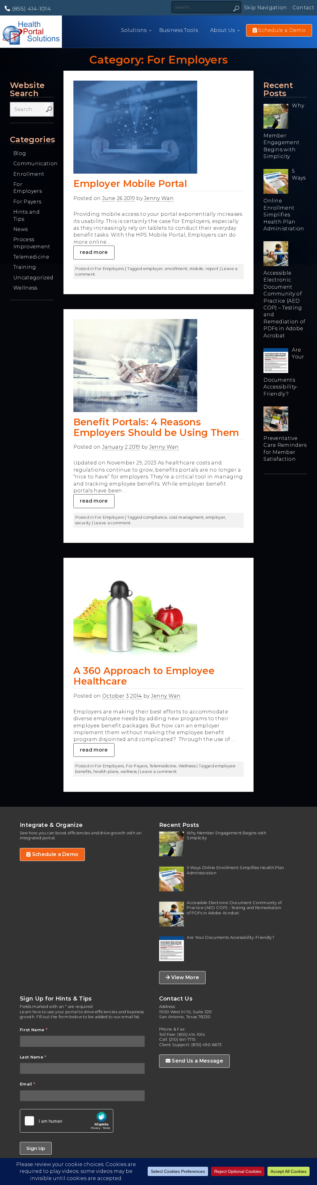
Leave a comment (112, 523)
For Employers (27, 187)
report (212, 268)
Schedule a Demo (54, 854)
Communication (33, 163)
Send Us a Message (197, 1061)
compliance (155, 517)
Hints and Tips (26, 215)
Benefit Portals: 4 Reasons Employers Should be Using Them (156, 427)
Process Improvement (31, 243)
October (113, 696)
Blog (19, 153)
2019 (129, 198)
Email (27, 1084)
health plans (105, 771)
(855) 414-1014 (30, 8)
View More (184, 977)
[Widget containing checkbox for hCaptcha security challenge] (66, 1121)
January (112, 447)
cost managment (186, 517)
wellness (128, 771)
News (20, 229)
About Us (222, 30)
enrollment (176, 268)
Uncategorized (33, 278)
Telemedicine (31, 257)
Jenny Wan (159, 198)
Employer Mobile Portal (130, 183)
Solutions (134, 30)
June (108, 198)
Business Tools (178, 30)
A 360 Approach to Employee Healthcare (144, 676)
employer (153, 268)
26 (120, 198)
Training (24, 267)
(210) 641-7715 (182, 1039)
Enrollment (28, 174)
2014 (136, 696)
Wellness (25, 288)
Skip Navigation (265, 8)
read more (94, 252)
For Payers (27, 202)
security (83, 523)
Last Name (33, 1057)
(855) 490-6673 (206, 1044)
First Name (33, 1029)
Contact (303, 8)
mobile (196, 268)
